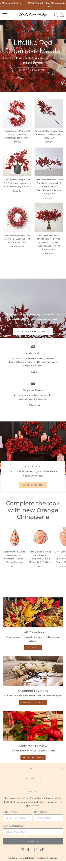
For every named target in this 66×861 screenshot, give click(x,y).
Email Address (13, 825)
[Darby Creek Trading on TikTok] (42, 849)
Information (33, 778)
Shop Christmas (33, 757)
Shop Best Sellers (33, 703)
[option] (33, 302)
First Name (10, 811)
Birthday (40, 811)
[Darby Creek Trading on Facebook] (28, 849)
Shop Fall (33, 648)
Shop (33, 768)
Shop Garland (33, 485)
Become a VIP (33, 791)
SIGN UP (33, 841)
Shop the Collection (32, 70)
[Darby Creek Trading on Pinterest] (35, 849)
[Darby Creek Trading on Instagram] (22, 849)
